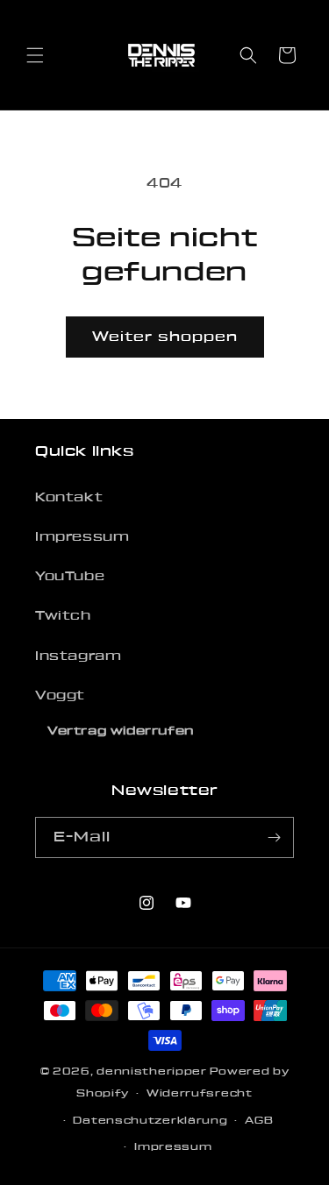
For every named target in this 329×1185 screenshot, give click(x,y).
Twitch (63, 616)
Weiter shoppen (165, 337)
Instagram (78, 656)
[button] (35, 55)
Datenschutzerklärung (150, 1120)
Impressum (82, 537)
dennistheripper (152, 1071)
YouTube (69, 577)
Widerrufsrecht (200, 1093)
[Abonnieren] (273, 837)
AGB (259, 1120)
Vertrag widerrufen (120, 731)
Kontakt (69, 498)
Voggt (60, 696)
